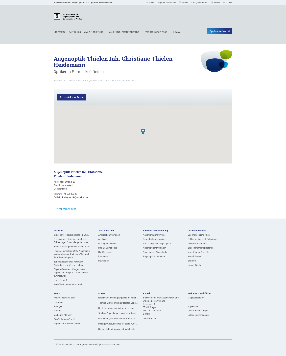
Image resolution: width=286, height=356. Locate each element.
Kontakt (229, 2)
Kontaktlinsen (194, 256)
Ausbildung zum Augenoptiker (157, 243)
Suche (152, 2)
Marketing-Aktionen (63, 315)
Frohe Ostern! (60, 280)
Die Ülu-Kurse (105, 252)
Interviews (103, 256)
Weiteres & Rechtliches (200, 293)
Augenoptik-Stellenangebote (67, 323)
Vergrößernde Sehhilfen (199, 252)
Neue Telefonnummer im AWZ (68, 284)
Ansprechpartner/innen (109, 235)
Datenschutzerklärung (198, 315)
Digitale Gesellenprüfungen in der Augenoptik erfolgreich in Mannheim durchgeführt (71, 272)
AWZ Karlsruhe (93, 31)
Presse (217, 2)
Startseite (60, 31)
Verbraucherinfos (156, 31)
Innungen (58, 306)
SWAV (177, 31)
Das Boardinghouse (107, 248)
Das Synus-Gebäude (108, 243)
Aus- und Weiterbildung (124, 31)
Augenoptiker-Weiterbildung (156, 252)
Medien (185, 2)
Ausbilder (102, 239)
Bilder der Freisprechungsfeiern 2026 (71, 235)
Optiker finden (218, 31)
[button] (143, 131)
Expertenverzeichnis (167, 2)
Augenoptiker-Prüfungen (154, 248)
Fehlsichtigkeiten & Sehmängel (202, 239)
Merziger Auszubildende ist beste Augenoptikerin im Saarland (118, 324)
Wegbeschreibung (66, 208)
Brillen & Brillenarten (197, 243)
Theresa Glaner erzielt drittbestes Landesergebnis (118, 303)
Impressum (193, 306)
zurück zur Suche (73, 97)
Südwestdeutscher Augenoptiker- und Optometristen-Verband (83, 2)
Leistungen (59, 302)
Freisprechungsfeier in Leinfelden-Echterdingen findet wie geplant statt (71, 241)
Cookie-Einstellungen (198, 310)
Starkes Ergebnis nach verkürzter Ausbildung (118, 313)
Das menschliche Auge (199, 235)
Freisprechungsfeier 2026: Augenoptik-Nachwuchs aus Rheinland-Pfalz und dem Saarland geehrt (72, 254)
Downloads (103, 260)
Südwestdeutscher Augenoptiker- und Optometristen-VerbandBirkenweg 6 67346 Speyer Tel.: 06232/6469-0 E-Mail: (161, 305)
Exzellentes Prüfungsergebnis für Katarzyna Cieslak (118, 297)
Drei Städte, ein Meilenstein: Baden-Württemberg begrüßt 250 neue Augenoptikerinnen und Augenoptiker (118, 318)
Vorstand (58, 310)
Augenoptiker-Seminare (154, 256)
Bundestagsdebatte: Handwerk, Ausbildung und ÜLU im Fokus (69, 263)
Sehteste (192, 260)
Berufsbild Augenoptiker (154, 239)
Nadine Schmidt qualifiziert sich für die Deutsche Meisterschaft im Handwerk (118, 329)
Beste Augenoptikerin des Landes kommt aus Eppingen (118, 308)
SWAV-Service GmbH (64, 319)
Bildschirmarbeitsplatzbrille (200, 248)
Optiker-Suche (194, 265)
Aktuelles (75, 31)
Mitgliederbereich (201, 2)
